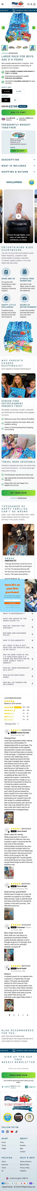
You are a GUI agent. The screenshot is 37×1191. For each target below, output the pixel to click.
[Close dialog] (36, 579)
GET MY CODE (12, 603)
